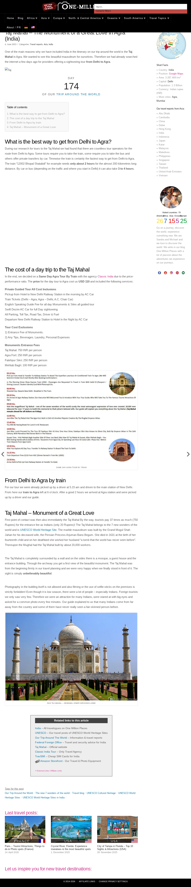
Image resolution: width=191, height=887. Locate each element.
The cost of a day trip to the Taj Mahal (32, 118)
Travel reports (36, 44)
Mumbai (160, 100)
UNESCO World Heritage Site (38, 529)
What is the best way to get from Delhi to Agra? (37, 113)
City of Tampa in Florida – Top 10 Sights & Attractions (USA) (115, 848)
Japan (162, 140)
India (51, 44)
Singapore (164, 160)
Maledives (164, 152)
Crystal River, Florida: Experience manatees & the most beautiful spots (71, 848)
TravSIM (40, 756)
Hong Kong (165, 129)
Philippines (164, 156)
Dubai (162, 125)
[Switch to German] (26, 27)
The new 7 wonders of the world (52, 793)
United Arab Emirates (170, 171)
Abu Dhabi (164, 113)
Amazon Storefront (51, 760)
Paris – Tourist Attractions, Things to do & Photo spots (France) (24, 848)
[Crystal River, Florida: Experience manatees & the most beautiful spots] (71, 840)
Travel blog (78, 793)
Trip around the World (78, 94)
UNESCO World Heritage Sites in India (44, 797)
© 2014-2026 (69, 881)
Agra (174, 97)
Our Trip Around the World (19, 793)
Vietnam (163, 175)
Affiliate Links (87, 881)
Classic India (105, 276)
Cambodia (164, 117)
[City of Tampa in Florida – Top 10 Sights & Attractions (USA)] (117, 840)
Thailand (163, 167)
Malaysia (163, 148)
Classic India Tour (45, 751)
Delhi (170, 81)
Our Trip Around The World (51, 737)
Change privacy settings (113, 881)
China (162, 121)
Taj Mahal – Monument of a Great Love (33, 126)
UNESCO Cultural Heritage (101, 793)
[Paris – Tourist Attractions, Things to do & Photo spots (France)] (25, 840)
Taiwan (162, 164)
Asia (46, 44)
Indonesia (164, 136)
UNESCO (40, 732)
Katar (162, 144)
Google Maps (176, 73)
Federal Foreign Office (48, 742)
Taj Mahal (40, 746)
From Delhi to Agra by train (25, 122)
